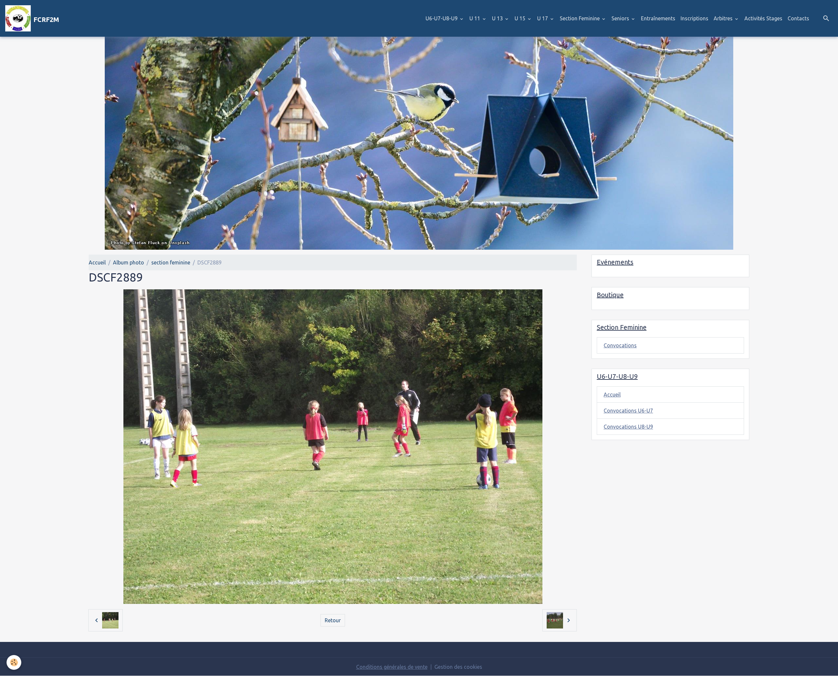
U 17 (543, 18)
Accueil (97, 262)
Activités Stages (763, 18)
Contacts (798, 18)
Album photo (128, 262)
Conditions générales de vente (392, 667)
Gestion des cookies (458, 667)
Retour (333, 620)
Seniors (620, 18)
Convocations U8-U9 (628, 427)
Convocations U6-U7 (628, 411)
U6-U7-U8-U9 (442, 18)
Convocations (620, 345)
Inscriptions (694, 18)
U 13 (498, 18)
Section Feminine (580, 18)
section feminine (170, 262)
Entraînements (658, 18)
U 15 (521, 18)
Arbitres (724, 18)
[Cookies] (14, 662)
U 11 (475, 18)
